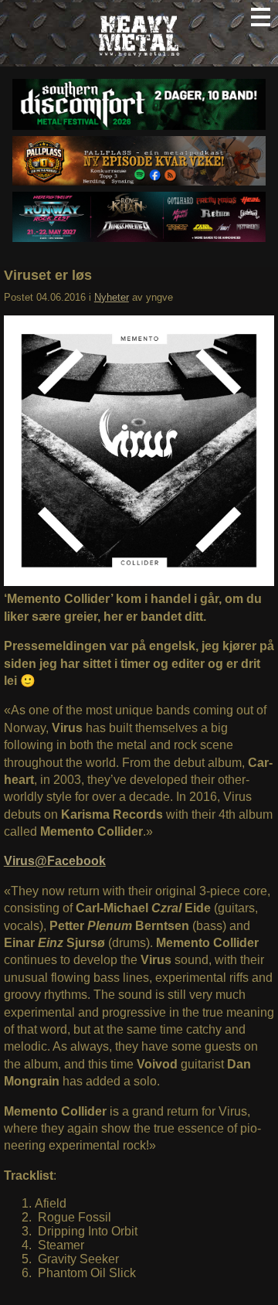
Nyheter (111, 297)
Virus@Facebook (55, 860)
